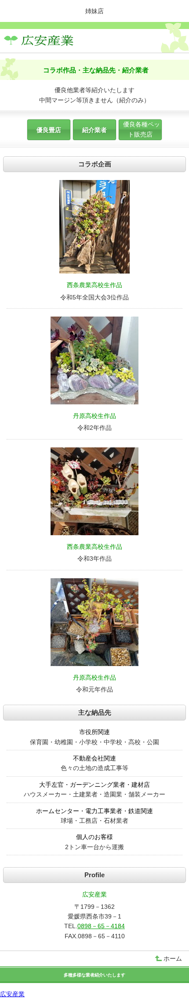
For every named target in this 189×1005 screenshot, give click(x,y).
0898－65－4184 (101, 925)
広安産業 (12, 994)
